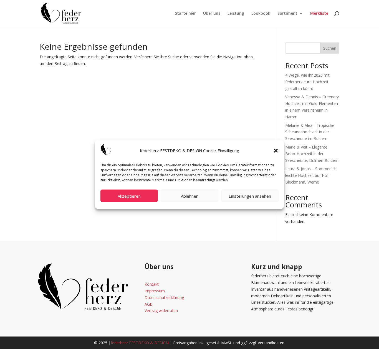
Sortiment (287, 13)
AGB (149, 304)
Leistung (236, 13)
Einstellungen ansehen (250, 196)
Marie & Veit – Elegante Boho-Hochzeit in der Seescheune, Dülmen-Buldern (311, 153)
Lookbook (260, 13)
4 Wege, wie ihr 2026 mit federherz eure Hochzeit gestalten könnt (307, 81)
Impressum (155, 290)
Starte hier (185, 13)
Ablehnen (189, 196)
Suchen (329, 48)
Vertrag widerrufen (161, 310)
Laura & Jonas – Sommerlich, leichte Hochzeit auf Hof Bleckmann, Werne (311, 175)
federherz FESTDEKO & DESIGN (140, 342)
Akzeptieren (129, 196)
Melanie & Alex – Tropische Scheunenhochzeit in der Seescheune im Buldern (309, 132)
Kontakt (152, 284)
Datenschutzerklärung (164, 297)
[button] (276, 150)
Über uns (211, 13)
